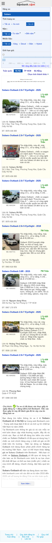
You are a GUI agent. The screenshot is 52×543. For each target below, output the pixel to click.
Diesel (23, 44)
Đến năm (30, 33)
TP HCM (27, 71)
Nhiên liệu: (7, 39)
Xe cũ (30, 24)
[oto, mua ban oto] (26, 3)
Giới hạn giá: (8, 50)
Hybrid (39, 44)
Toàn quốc (7, 71)
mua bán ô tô (20, 424)
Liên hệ (28, 539)
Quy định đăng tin (27, 535)
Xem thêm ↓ (26, 484)
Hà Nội (18, 71)
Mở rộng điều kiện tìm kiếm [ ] (35, 66)
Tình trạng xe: (9, 19)
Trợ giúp (40, 537)
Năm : (5, 29)
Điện (31, 44)
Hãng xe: (6, 9)
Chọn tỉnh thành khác (37, 74)
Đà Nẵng (38, 71)
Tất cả (7, 24)
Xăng (15, 44)
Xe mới (16, 24)
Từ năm (16, 33)
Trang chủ (9, 535)
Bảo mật (25, 537)
